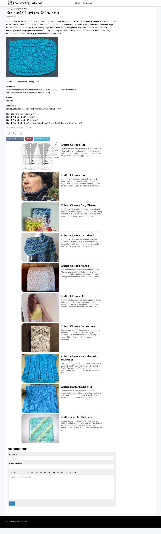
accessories (10, 128)
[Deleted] (28, 472)
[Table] (58, 472)
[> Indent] (45, 472)
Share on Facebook (15, 138)
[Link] (62, 472)
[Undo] (11, 472)
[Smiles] (75, 472)
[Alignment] (71, 472)
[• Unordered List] (32, 472)
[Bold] (19, 472)
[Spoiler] (66, 472)
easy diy (19, 128)
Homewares (11, 17)
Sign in (77, 3)
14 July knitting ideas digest (17, 9)
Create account (88, 3)
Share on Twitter (41, 138)
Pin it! (29, 138)
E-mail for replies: (16, 463)
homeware (28, 128)
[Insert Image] (49, 472)
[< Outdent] (41, 472)
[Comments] (15, 133)
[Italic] (24, 472)
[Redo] (15, 472)
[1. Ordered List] (36, 472)
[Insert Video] (54, 472)
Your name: (13, 454)
